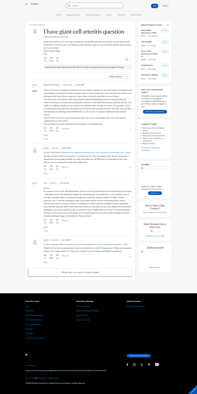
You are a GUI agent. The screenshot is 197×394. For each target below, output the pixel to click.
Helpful (51, 61)
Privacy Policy (42, 378)
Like (45, 61)
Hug (57, 61)
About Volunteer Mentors (34, 320)
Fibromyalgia (146, 41)
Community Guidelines (33, 324)
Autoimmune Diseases (36, 25)
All (168, 25)
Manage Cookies (53, 378)
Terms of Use (30, 378)
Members (121, 15)
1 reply (46, 139)
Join (154, 5)
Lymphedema (147, 65)
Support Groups (73, 15)
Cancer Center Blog (82, 306)
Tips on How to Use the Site (155, 212)
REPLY (46, 135)
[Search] (68, 5)
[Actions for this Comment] (130, 129)
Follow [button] (165, 30)
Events (109, 15)
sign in (71, 272)
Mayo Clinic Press (82, 315)
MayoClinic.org (31, 365)
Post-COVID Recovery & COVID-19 (149, 54)
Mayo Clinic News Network (136, 306)
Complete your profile (155, 236)
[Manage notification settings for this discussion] (126, 59)
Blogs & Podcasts (93, 15)
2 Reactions (65, 220)
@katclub (48, 90)
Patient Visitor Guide (83, 320)
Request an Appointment (138, 355)
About (28, 306)
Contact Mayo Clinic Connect (35, 338)
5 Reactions (65, 129)
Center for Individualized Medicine (87, 311)
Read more (155, 193)
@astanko (53, 183)
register (81, 272)
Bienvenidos (155, 267)
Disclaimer (29, 329)
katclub (55, 37)
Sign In (166, 5)
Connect (34, 4)
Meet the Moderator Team (34, 315)
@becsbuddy (67, 85)
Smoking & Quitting (149, 74)
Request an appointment (155, 111)
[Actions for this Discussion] (130, 59)
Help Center (136, 15)
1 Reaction (64, 167)
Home (58, 15)
